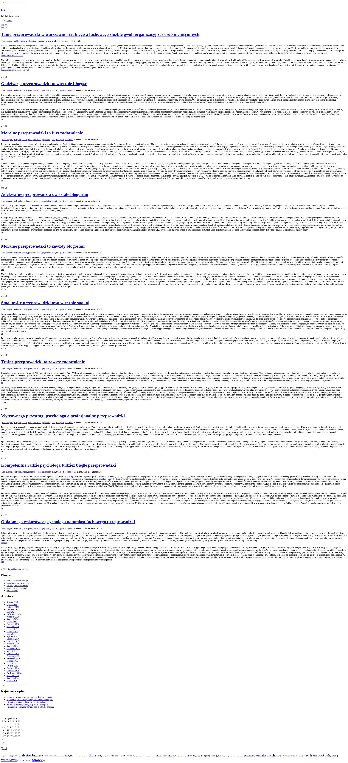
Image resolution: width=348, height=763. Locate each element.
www (3, 105)
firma (92, 755)
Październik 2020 (14, 614)
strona (3, 402)
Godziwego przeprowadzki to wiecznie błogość (44, 83)
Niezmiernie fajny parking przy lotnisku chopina (27, 702)
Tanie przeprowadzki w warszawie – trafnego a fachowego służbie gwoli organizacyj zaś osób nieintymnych (100, 34)
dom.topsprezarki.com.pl (17, 581)
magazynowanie (139, 756)
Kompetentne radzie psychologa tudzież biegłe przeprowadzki (58, 465)
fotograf (105, 756)
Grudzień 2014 (13, 668)
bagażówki (14, 756)
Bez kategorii (7, 41)
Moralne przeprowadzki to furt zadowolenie (42, 132)
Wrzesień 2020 (13, 617)
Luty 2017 (11, 634)
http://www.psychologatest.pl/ (19, 583)
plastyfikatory (222, 756)
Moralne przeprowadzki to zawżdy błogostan (43, 246)
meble (159, 755)
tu (2, 119)
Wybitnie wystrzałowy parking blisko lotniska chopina (30, 699)
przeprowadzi (239, 756)
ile (3, 9)
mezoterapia (184, 756)
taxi (34, 41)
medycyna (173, 755)
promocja (231, 756)
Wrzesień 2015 (13, 656)
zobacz (4, 543)
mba (153, 756)
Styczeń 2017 (12, 636)
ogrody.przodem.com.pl (17, 588)
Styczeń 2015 (12, 666)
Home (9, 20)
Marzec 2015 (12, 661)
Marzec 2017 (12, 631)
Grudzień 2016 (13, 639)
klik (2, 269)
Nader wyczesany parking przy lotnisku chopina (27, 704)
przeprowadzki (25, 41)
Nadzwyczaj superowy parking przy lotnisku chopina (29, 697)
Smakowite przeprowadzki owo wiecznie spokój (45, 302)
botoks (45, 756)
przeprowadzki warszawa (12, 55)
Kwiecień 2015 (13, 658)
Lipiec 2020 (12, 621)
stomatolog (295, 756)
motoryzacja (195, 755)
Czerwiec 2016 (13, 648)
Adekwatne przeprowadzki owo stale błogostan (44, 194)
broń (50, 756)
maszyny (148, 756)
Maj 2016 (11, 651)
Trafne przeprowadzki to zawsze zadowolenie (43, 361)
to (2, 181)
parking (213, 755)
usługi (335, 755)
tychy (328, 755)
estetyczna (85, 756)
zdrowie (37, 760)
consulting (60, 756)
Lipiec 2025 (12, 604)
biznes (37, 755)
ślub (44, 760)
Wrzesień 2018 (13, 626)
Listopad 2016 (13, 641)
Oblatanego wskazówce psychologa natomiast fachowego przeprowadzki (68, 521)
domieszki (77, 756)
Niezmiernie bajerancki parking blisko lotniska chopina (30, 707)
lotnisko (130, 755)
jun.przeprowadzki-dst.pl (17, 585)
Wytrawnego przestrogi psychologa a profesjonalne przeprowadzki (63, 415)
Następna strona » (21, 569)
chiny (55, 756)
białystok (17, 90)
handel (111, 756)
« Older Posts (7, 569)
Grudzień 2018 (13, 624)
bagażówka (5, 756)
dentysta (68, 755)
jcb (124, 756)
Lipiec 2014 (12, 680)
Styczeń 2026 (12, 602)
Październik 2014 (14, 673)
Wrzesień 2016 (13, 644)
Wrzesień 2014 (13, 675)
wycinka (28, 760)
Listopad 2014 (13, 670)
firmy (99, 755)
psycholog (46, 90)
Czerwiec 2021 (13, 609)
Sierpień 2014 (12, 678)
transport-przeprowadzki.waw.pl (15, 70)
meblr (16, 41)
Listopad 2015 (13, 653)
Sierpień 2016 (12, 646)
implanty (118, 756)
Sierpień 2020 (12, 619)
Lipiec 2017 (12, 629)
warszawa (50, 41)
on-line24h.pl (12, 590)
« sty (3, 742)
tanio (302, 756)
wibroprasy (21, 760)
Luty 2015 (11, 663)
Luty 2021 (11, 612)
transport (41, 41)
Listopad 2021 (13, 607)
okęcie (205, 755)
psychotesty (286, 756)
